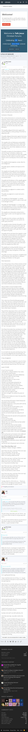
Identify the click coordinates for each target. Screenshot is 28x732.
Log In (17, 49)
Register (11, 49)
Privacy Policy (13, 730)
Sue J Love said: (5, 499)
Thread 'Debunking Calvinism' (11, 682)
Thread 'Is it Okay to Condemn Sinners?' (13, 670)
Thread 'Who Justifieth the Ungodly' (12, 665)
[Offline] (4, 493)
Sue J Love (4, 56)
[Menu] (2, 2)
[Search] (26, 2)
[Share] (24, 67)
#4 (25, 563)
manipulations (4, 57)
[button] (1, 730)
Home (21, 730)
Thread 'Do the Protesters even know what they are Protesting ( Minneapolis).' (14, 676)
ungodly (14, 57)
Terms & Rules (6, 730)
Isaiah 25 (7, 69)
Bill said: (4, 535)
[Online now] (4, 64)
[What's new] (23, 2)
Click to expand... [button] (14, 511)
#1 (25, 67)
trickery (9, 57)
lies (21, 56)
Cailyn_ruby (24, 717)
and (8, 486)
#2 (25, 496)
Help (18, 730)
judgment (17, 56)
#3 (25, 532)
